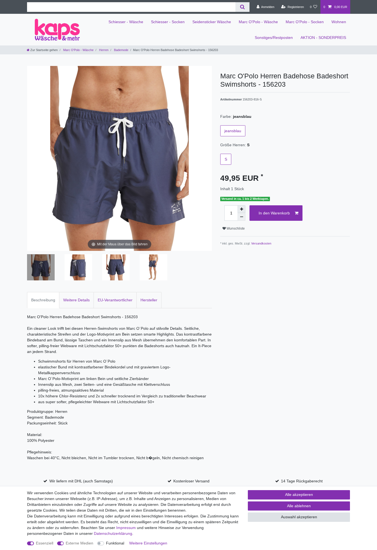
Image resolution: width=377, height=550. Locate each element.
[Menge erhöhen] (241, 209)
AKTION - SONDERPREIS (323, 37)
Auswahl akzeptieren (299, 517)
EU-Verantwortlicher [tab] (115, 300)
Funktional (115, 543)
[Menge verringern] (241, 217)
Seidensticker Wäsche (211, 22)
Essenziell (44, 543)
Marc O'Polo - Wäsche (258, 22)
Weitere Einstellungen (148, 543)
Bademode (120, 50)
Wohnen (338, 22)
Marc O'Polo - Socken (305, 22)
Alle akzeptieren (299, 494)
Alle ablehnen (299, 506)
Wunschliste (235, 228)
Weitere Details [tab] (76, 300)
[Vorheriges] (54, 158)
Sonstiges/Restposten (274, 37)
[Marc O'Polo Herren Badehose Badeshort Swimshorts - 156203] (41, 268)
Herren (103, 50)
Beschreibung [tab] (43, 300)
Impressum (126, 527)
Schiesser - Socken (168, 22)
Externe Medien (79, 543)
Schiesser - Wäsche (125, 22)
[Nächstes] (184, 158)
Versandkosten (261, 243)
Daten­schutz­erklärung (113, 533)
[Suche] (242, 7)
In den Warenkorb (274, 213)
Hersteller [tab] (148, 300)
